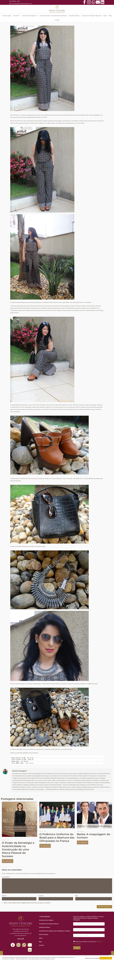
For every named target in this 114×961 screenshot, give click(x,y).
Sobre (105, 15)
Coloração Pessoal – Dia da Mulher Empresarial (53, 15)
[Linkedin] (102, 2)
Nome (4, 896)
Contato (57, 20)
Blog (110, 15)
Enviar (77, 948)
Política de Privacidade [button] (92, 958)
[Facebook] (13, 945)
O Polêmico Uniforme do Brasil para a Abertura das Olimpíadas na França (56, 837)
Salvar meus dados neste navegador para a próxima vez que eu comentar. (27, 903)
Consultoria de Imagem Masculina (91, 15)
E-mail (41, 896)
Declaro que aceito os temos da (87, 943)
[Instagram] (89, 2)
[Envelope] (98, 2)
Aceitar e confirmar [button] (106, 958)
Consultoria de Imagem (29, 15)
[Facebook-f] (84, 2)
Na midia (15, 15)
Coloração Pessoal (74, 15)
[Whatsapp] (93, 2)
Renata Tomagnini (19, 771)
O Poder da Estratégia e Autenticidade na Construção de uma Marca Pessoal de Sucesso (18, 849)
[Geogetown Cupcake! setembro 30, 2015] (112, 954)
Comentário (6, 877)
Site (76, 896)
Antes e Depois (6, 15)
